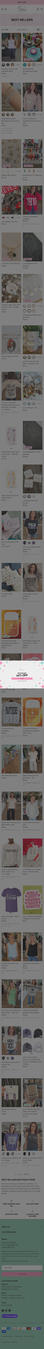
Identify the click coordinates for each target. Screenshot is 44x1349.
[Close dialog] (43, 661)
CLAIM (22, 678)
